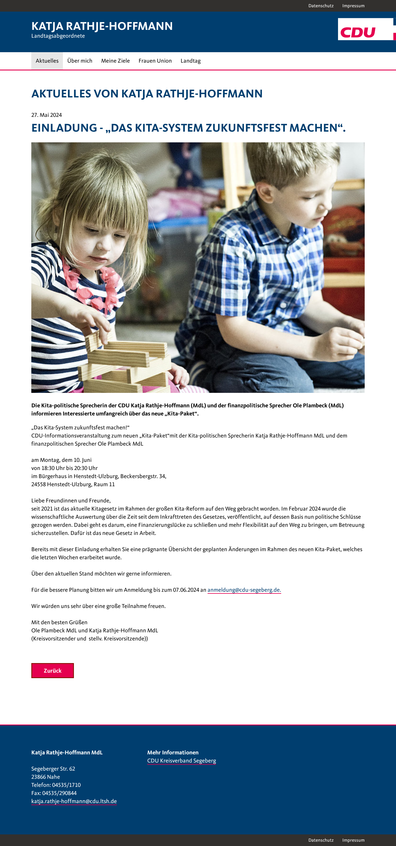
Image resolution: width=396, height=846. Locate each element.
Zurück (52, 670)
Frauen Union (155, 60)
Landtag (191, 60)
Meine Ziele (115, 60)
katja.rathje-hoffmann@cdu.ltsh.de (74, 801)
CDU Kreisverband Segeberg (181, 760)
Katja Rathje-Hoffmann (102, 26)
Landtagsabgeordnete (58, 35)
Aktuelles (47, 60)
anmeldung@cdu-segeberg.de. (244, 590)
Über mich (79, 60)
